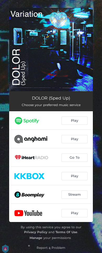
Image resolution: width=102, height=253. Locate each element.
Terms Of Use (66, 232)
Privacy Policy (35, 232)
